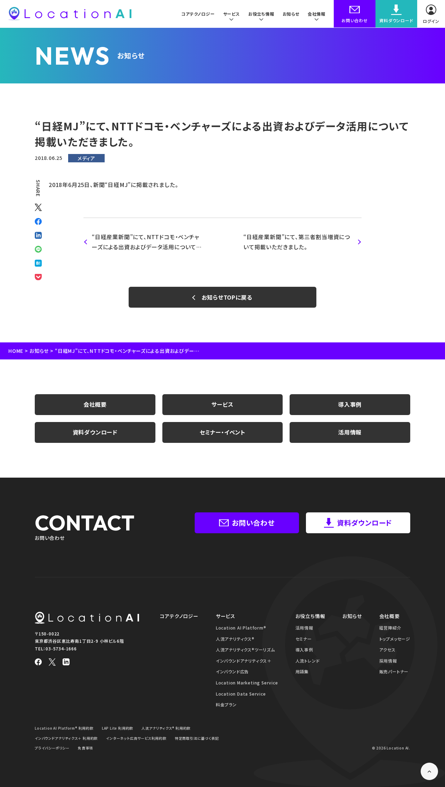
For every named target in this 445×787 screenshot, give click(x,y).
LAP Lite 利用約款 (117, 728)
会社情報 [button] (316, 14)
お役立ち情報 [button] (261, 14)
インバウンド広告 (232, 671)
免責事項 (85, 748)
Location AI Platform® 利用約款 (64, 728)
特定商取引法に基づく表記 (197, 738)
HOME (15, 350)
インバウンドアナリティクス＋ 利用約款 (66, 738)
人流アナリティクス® (235, 639)
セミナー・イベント (222, 432)
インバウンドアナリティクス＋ (244, 661)
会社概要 (95, 404)
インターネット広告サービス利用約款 (136, 738)
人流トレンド (308, 661)
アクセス (387, 649)
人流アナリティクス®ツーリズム (245, 649)
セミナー (304, 639)
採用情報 (388, 661)
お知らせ (291, 14)
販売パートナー (394, 671)
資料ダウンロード (95, 432)
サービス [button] (231, 14)
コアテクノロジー (198, 14)
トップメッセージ (394, 639)
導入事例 (350, 404)
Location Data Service (241, 694)
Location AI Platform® (241, 628)
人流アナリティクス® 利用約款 (166, 728)
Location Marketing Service (247, 682)
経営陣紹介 (390, 628)
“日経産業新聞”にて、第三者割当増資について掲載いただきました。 (296, 242)
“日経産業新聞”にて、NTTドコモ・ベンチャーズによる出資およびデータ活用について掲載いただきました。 (145, 242)
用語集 (302, 671)
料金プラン (226, 704)
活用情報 (350, 432)
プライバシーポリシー (52, 748)
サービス (222, 404)
